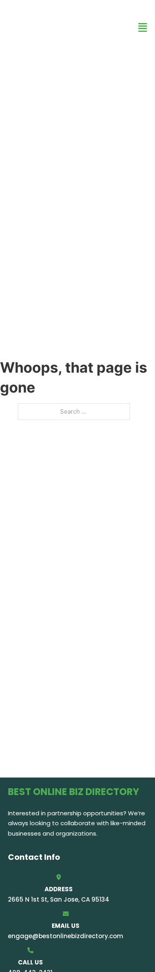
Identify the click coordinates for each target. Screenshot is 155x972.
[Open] (142, 28)
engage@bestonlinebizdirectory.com (65, 936)
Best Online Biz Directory (56, 27)
